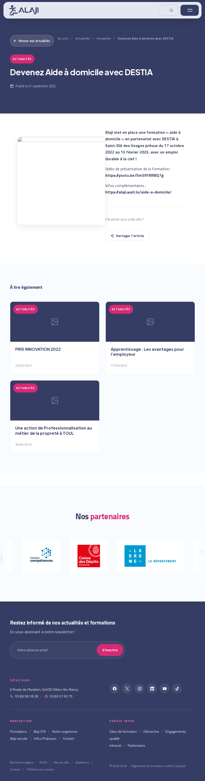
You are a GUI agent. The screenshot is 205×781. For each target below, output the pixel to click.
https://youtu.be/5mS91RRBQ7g (134, 175)
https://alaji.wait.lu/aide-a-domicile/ (138, 192)
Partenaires (136, 745)
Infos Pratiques (45, 738)
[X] (127, 689)
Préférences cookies (40, 769)
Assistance (82, 762)
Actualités (83, 38)
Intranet (115, 745)
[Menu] (189, 10)
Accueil (63, 38)
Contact (68, 738)
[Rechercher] (169, 10)
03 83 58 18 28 (26, 696)
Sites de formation (123, 731)
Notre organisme (65, 731)
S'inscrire (110, 649)
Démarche (151, 731)
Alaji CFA (40, 731)
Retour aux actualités (34, 40)
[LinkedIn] (152, 689)
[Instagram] (139, 689)
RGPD (43, 762)
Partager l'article (130, 235)
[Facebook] (115, 689)
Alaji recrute (19, 738)
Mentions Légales (21, 762)
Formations (18, 731)
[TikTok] (177, 689)
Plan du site (61, 762)
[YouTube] (165, 689)
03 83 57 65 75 (61, 696)
